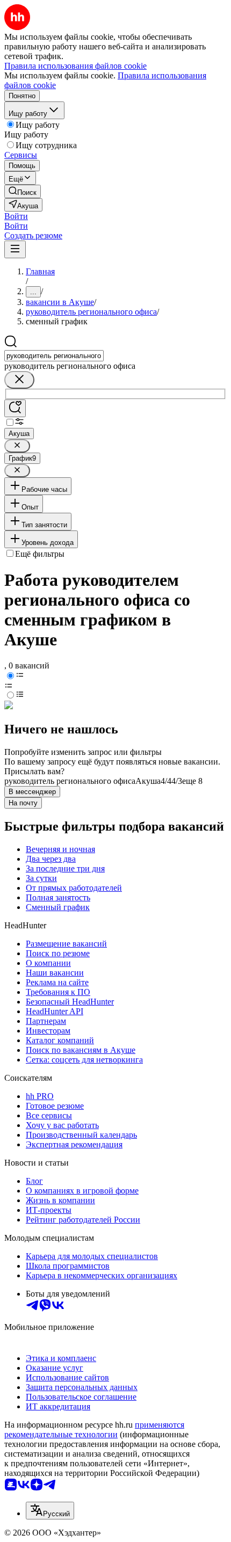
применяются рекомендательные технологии (94, 1429)
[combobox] (54, 355)
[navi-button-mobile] (15, 249)
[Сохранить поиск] (15, 408)
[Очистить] (19, 380)
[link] (22, 191)
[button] (16, 216)
